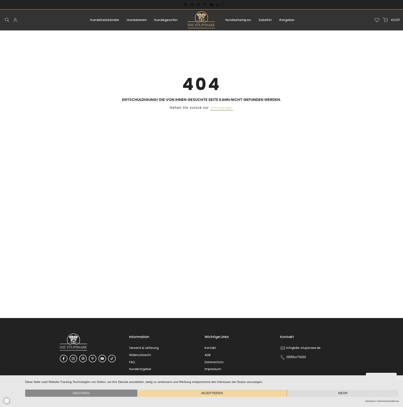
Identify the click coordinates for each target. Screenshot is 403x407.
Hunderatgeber (140, 369)
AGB (208, 355)
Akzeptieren (212, 393)
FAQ (132, 362)
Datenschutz (214, 362)
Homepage (221, 108)
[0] (376, 19)
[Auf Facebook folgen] (185, 4)
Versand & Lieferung (144, 348)
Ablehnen (81, 393)
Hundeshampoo (238, 20)
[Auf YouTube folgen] (211, 4)
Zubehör (265, 20)
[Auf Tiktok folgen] (217, 4)
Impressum (213, 369)
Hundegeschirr (166, 20)
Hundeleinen (137, 20)
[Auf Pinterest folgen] (205, 4)
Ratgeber (287, 20)
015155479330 (296, 357)
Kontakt (210, 348)
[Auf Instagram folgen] (191, 4)
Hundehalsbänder (104, 20)
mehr (343, 393)
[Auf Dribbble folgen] (198, 4)
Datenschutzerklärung (388, 401)
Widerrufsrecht (140, 355)
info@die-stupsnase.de (303, 348)
